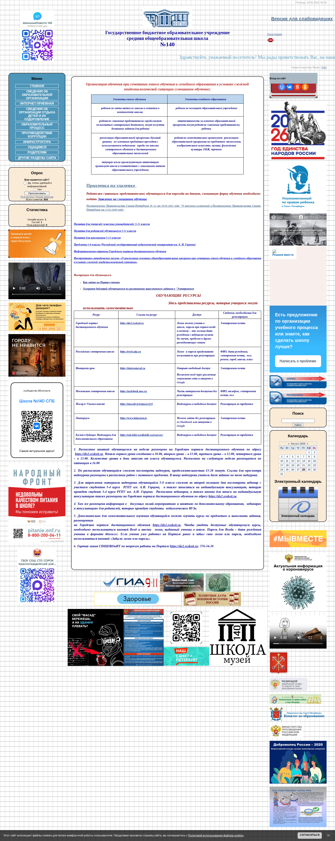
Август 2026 (298, 443)
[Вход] (270, 41)
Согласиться (310, 834)
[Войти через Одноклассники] (305, 87)
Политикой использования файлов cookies (216, 835)
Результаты (27, 196)
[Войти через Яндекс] (297, 87)
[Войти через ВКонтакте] (289, 87)
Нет (40, 189)
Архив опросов (44, 196)
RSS (324, 67)
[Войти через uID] (281, 87)
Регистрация (274, 34)
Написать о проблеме (298, 361)
